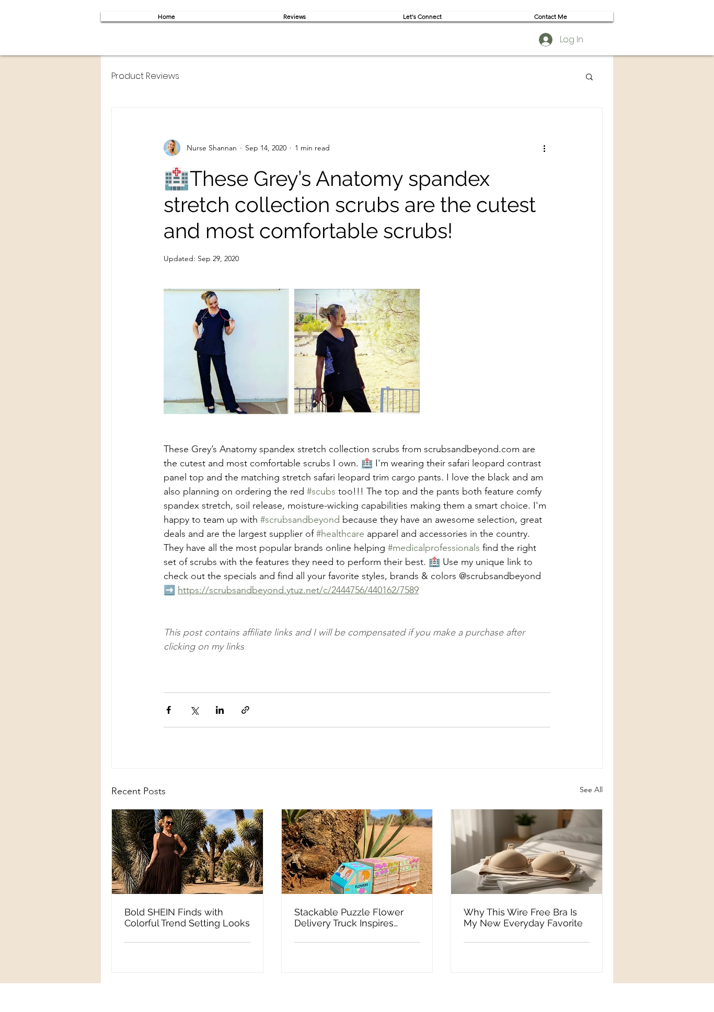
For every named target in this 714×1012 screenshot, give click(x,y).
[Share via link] (245, 710)
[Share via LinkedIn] (220, 710)
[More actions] (544, 148)
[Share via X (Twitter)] (194, 710)
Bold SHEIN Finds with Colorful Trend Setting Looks (187, 917)
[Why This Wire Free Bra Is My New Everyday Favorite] (526, 851)
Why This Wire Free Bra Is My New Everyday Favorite (523, 917)
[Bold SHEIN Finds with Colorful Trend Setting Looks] (187, 851)
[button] (589, 76)
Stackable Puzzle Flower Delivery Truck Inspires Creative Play (349, 917)
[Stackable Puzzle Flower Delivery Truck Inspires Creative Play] (357, 851)
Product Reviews (145, 76)
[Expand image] (226, 351)
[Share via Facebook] (169, 710)
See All (591, 789)
